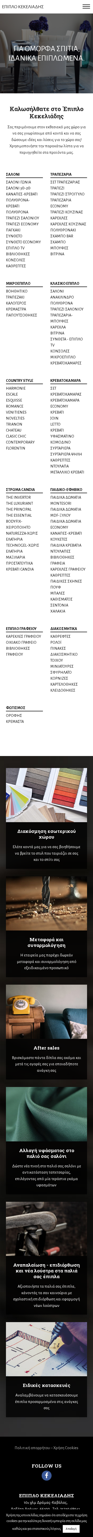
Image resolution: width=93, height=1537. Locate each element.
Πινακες (58, 648)
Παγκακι (13, 230)
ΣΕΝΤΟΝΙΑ (59, 605)
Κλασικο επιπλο (64, 284)
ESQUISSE (14, 400)
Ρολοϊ (56, 642)
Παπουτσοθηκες (21, 315)
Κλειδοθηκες (62, 690)
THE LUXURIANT (19, 503)
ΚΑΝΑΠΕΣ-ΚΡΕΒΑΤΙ (22, 194)
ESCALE (12, 394)
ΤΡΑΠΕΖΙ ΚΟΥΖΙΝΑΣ (66, 212)
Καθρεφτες (60, 636)
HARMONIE (16, 388)
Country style (19, 381)
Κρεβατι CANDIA (20, 569)
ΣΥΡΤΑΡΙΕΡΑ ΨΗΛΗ (66, 454)
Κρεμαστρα (16, 309)
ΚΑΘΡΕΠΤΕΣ (16, 266)
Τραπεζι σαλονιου (22, 218)
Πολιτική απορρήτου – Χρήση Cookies (46, 1448)
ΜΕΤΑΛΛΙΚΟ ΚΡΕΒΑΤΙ (67, 472)
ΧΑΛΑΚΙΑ (57, 611)
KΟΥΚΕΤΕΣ (58, 539)
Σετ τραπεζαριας (65, 182)
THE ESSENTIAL (19, 515)
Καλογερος (16, 303)
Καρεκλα (58, 327)
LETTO (55, 424)
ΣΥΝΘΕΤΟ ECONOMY (23, 242)
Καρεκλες (59, 218)
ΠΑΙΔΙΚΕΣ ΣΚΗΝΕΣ (66, 581)
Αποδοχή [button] (71, 1529)
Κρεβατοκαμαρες (66, 363)
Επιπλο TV (15, 248)
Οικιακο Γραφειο (21, 642)
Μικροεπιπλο (18, 284)
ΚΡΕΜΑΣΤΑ (15, 722)
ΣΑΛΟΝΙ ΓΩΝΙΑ (18, 182)
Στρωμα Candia (20, 490)
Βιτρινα (57, 254)
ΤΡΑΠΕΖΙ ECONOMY (22, 224)
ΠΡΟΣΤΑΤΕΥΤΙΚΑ (19, 563)
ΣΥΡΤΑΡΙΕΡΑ (60, 448)
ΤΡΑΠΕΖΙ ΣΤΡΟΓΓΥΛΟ (67, 194)
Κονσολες (15, 260)
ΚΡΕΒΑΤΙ (57, 412)
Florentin (15, 448)
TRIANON (14, 424)
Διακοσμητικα (63, 629)
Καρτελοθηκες (64, 684)
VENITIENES (16, 412)
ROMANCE (14, 406)
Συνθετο (14, 236)
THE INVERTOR (18, 497)
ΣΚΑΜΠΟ (58, 242)
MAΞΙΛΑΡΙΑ (15, 557)
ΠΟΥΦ (55, 587)
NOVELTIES (15, 418)
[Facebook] (47, 1476)
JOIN (54, 418)
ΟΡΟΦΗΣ (14, 716)
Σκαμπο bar (61, 236)
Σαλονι (13, 174)
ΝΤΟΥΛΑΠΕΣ (60, 551)
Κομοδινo (60, 442)
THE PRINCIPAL (18, 509)
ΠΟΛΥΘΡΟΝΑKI (63, 230)
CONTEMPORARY (20, 442)
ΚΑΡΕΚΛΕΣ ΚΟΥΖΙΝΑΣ (68, 224)
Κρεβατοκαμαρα (65, 381)
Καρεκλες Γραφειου (23, 636)
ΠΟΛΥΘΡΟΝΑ (61, 303)
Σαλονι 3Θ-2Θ (18, 188)
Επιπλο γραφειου (21, 629)
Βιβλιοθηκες (18, 254)
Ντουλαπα (59, 466)
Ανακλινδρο (62, 297)
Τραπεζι (57, 188)
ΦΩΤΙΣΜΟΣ (15, 708)
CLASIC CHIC (16, 436)
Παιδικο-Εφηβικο (66, 490)
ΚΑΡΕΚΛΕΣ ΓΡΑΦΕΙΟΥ (68, 569)
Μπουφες (59, 248)
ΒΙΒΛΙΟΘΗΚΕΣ (62, 557)
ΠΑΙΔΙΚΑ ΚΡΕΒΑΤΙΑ (65, 545)
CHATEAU (13, 430)
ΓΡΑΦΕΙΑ (57, 563)
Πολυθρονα (17, 212)
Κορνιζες (59, 678)
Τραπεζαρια (61, 174)
